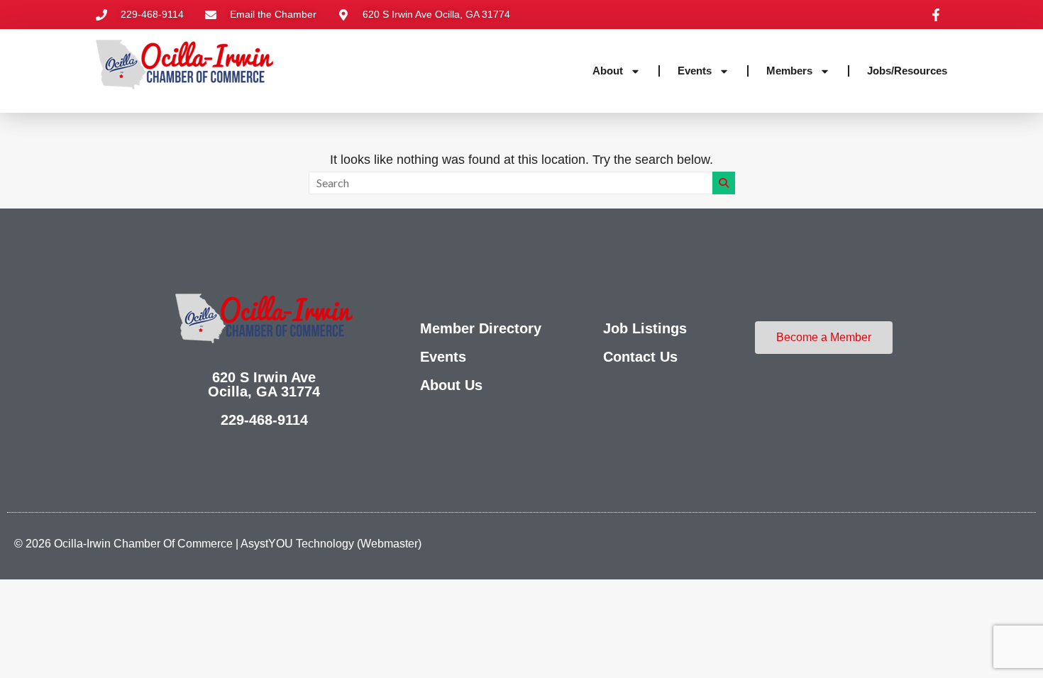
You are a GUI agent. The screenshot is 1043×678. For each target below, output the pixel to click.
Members (789, 71)
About (607, 71)
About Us (451, 385)
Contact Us (640, 357)
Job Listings (645, 328)
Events (695, 71)
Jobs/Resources (907, 71)
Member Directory (480, 328)
